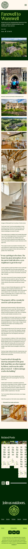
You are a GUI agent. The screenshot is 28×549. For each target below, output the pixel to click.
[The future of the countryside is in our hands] (24, 442)
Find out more (6, 464)
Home (2, 519)
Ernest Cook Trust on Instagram (10, 532)
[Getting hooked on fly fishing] (16, 442)
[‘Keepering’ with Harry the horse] (3, 442)
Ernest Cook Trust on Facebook (18, 532)
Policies (13, 519)
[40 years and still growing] (8, 442)
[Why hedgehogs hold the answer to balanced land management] (20, 442)
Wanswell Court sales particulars (11, 402)
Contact (25, 519)
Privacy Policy (14, 528)
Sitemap (25, 528)
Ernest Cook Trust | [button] (4, 5)
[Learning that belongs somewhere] (12, 442)
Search (19, 519)
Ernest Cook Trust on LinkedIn (14, 532)
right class (7, 483)
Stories (8, 519)
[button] (26, 5)
